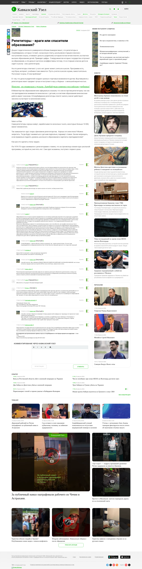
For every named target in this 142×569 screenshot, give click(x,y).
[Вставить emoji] (50, 347)
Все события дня (124, 395)
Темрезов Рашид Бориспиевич (105, 311)
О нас (74, 557)
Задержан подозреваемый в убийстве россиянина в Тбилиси (108, 271)
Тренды (31, 2)
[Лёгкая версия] (122, 2)
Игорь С (27, 288)
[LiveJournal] (8, 50)
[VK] (8, 30)
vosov (26, 165)
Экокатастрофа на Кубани (121, 23)
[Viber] (8, 40)
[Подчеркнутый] (41, 347)
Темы (23, 2)
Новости (15, 2)
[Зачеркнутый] (45, 347)
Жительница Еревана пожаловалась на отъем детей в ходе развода (111, 96)
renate (31, 193)
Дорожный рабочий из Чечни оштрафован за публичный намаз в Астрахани (25, 425)
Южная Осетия (123, 17)
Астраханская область (54, 14)
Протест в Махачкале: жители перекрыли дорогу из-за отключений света (110, 499)
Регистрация (39, 366)
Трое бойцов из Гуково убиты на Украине (88, 385)
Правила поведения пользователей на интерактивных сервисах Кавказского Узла (52, 564)
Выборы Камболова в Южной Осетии (71, 23)
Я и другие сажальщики (108, 35)
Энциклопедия (54, 2)
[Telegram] (8, 34)
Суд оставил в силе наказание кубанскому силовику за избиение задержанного (55, 425)
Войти (126, 9)
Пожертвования (99, 557)
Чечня (115, 17)
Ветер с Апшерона (41, 26)
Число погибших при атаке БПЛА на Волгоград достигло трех (96, 379)
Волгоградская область (68, 14)
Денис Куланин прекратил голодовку (108, 135)
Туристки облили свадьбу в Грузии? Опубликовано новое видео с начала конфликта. (30, 540)
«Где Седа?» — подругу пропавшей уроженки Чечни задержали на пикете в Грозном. (109, 464)
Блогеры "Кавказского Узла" (26, 26)
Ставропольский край (106, 17)
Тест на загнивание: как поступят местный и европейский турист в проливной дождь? (114, 58)
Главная (14, 26)
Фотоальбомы (93, 2)
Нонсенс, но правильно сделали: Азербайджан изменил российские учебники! (51, 86)
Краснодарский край (31, 17)
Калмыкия (114, 14)
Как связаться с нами (85, 557)
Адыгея (28, 14)
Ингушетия (93, 14)
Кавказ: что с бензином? (21, 23)
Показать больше (71, 545)
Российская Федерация (57, 17)
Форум (66, 2)
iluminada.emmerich (30, 300)
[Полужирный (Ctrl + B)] (34, 347)
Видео (82, 2)
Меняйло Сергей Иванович (104, 337)
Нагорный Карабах (44, 17)
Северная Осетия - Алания (85, 17)
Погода (104, 2)
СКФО (96, 17)
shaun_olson (28, 269)
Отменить (80, 366)
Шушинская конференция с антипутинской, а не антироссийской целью (115, 52)
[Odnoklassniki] (8, 47)
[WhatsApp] (8, 37)
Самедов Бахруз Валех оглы (104, 364)
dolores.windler (29, 325)
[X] (8, 43)
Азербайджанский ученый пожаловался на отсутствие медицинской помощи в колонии (84, 425)
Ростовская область (71, 17)
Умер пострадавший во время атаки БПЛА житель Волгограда (110, 240)
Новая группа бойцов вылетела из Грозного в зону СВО (93, 391)
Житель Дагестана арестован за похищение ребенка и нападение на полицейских (110, 168)
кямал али (32, 204)
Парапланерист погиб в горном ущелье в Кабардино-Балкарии (36, 391)
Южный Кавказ (16, 20)
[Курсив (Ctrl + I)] (38, 347)
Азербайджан (35, 14)
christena (27, 250)
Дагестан (85, 14)
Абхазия (14, 14)
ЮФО (24, 20)
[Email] (8, 53)
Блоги (74, 2)
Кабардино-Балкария (103, 14)
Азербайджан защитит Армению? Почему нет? (114, 64)
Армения (43, 14)
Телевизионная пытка (107, 46)
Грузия (79, 14)
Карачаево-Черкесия (17, 17)
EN (129, 2)
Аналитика (41, 2)
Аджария (21, 14)
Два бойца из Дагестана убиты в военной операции (32, 385)
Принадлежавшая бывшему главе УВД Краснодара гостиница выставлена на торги (110, 204)
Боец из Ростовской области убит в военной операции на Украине (38, 379)
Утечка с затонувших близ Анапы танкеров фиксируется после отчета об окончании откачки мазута (115, 425)
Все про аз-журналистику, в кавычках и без (114, 41)
